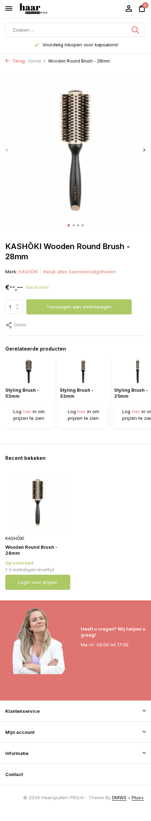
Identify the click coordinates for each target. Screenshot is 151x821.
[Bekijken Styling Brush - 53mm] (29, 373)
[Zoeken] (135, 29)
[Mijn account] (128, 9)
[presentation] (7, 150)
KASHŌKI (28, 271)
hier (27, 411)
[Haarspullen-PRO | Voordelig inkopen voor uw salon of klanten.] (42, 9)
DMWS (119, 797)
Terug (18, 61)
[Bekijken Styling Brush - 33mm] (83, 373)
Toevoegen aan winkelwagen (79, 306)
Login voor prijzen (38, 582)
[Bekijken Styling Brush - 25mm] (137, 373)
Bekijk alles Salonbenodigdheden (79, 271)
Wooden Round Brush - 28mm (31, 550)
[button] (68, 225)
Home (34, 61)
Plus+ (138, 797)
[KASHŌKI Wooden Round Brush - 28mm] (37, 503)
